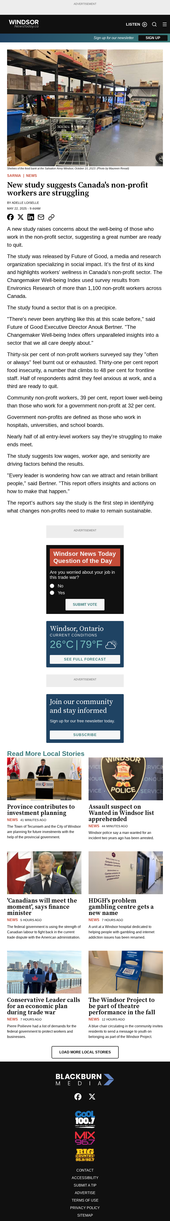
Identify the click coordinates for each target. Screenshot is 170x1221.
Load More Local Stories (85, 1052)
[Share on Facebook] (10, 217)
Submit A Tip (85, 1185)
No (60, 585)
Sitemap (85, 1215)
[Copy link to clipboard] (51, 217)
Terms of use (85, 1200)
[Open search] (154, 24)
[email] (41, 217)
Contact (85, 1170)
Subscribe (85, 735)
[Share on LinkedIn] (30, 217)
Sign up (153, 38)
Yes (61, 592)
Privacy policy (85, 1208)
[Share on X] (20, 217)
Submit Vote (85, 604)
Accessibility (85, 1178)
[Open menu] (165, 24)
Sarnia (14, 176)
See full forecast (85, 659)
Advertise (85, 1193)
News (31, 176)
